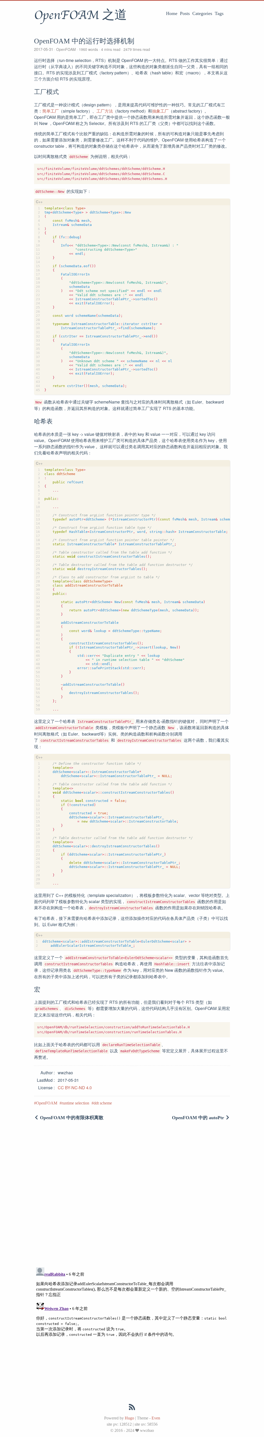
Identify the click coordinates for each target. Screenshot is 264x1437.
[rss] (132, 1408)
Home (171, 13)
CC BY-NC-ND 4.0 (75, 1088)
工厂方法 (104, 111)
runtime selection (75, 1103)
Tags (219, 13)
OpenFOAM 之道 (80, 15)
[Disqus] (132, 1196)
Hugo (129, 1418)
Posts (185, 13)
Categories (202, 13)
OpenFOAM (66, 49)
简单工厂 (50, 111)
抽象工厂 (160, 111)
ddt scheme (103, 1103)
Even (156, 1418)
